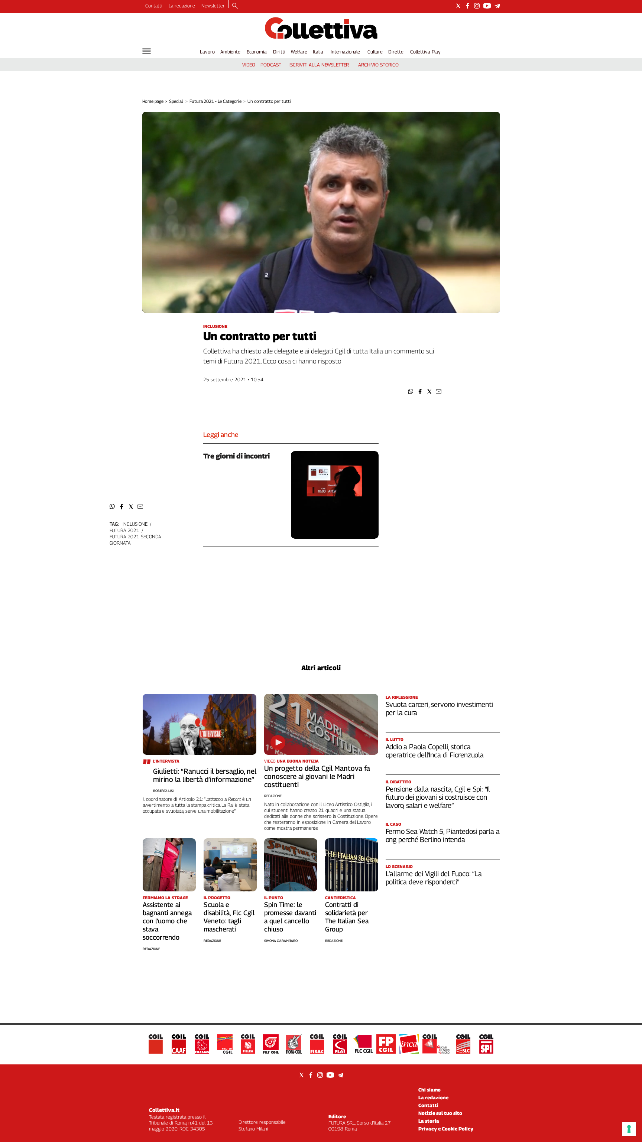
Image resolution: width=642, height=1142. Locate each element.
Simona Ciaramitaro (281, 941)
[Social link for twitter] (458, 6)
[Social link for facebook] (467, 6)
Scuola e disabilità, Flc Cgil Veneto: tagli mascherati (229, 917)
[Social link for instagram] (477, 6)
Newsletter (213, 6)
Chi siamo (429, 1090)
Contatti (153, 6)
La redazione (182, 6)
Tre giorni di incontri (236, 456)
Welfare (299, 52)
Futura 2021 (125, 530)
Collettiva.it (164, 1110)
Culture (375, 52)
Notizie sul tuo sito (440, 1113)
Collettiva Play (425, 52)
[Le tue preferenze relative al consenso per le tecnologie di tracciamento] (629, 1129)
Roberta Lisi (163, 791)
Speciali (176, 101)
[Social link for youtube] (487, 6)
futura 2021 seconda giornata (136, 540)
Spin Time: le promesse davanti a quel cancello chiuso (290, 917)
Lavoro (207, 52)
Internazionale (345, 52)
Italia (318, 52)
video (248, 65)
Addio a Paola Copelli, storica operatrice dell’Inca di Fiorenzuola (435, 751)
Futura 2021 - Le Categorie (215, 101)
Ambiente (230, 52)
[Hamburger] (146, 51)
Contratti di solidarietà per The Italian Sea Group (347, 917)
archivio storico (378, 65)
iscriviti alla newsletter (319, 65)
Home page (152, 101)
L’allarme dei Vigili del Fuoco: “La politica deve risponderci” (434, 877)
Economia (257, 52)
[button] (411, 391)
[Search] (235, 6)
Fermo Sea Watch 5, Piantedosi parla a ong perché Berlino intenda (443, 835)
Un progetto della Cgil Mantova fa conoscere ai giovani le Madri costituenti (317, 776)
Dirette (395, 52)
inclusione (135, 524)
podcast (270, 65)
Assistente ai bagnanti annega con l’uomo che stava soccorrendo (167, 921)
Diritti (279, 52)
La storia (428, 1121)
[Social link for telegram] (497, 6)
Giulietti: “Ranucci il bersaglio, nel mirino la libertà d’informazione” (204, 775)
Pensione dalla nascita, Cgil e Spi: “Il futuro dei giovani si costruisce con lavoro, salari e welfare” (438, 797)
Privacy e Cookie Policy (445, 1129)
